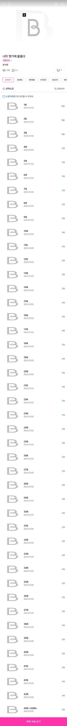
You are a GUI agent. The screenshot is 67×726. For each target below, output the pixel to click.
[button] (33, 721)
